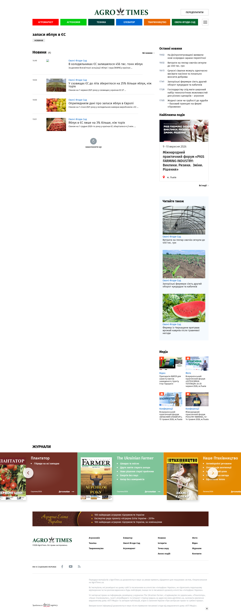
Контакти (196, 553)
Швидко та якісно (129, 463)
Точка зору (163, 548)
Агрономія (73, 22)
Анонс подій (164, 553)
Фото (195, 538)
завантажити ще (93, 147)
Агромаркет (45, 22)
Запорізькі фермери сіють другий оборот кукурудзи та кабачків (187, 83)
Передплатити (194, 12)
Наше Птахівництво (220, 458)
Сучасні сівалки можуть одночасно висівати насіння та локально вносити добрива (187, 73)
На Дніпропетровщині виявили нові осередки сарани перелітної (187, 56)
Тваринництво (157, 22)
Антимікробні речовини (218, 463)
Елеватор (129, 22)
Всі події (203, 186)
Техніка (101, 22)
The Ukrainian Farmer (135, 458)
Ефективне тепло (215, 479)
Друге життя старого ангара (135, 467)
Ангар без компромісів (132, 479)
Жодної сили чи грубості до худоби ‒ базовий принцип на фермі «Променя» (188, 103)
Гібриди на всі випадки (46, 463)
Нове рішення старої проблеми (137, 471)
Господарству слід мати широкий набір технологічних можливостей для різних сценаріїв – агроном (188, 92)
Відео (195, 543)
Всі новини (147, 53)
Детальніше (150, 491)
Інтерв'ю (162, 543)
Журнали (196, 548)
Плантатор (40, 458)
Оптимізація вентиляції (218, 467)
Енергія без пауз (129, 475)
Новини (162, 538)
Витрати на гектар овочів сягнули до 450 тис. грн (187, 64)
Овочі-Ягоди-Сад (185, 22)
